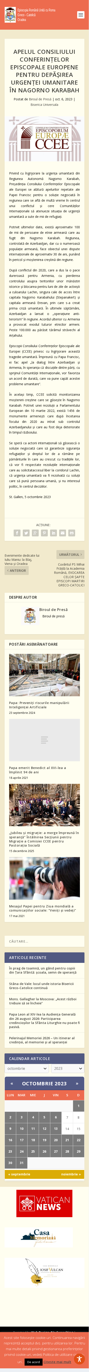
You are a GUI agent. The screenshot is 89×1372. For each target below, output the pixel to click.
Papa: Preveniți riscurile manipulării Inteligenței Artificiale (39, 705)
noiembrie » (71, 1174)
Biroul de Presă (40, 99)
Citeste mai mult (57, 1361)
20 (56, 1140)
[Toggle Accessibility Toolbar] (79, 1359)
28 (67, 1151)
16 (10, 1140)
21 (67, 1140)
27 (56, 1151)
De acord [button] (33, 1362)
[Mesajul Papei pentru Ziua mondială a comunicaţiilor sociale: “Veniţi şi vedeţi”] (44, 878)
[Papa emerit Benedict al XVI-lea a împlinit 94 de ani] (44, 740)
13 (56, 1128)
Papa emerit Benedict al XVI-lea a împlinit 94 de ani (37, 770)
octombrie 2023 (44, 1083)
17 (21, 1140)
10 (21, 1128)
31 (21, 1163)
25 (33, 1151)
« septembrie (19, 1174)
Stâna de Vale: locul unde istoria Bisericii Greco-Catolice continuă (41, 986)
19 (44, 1140)
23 (10, 1151)
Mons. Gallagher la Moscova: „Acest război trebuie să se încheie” (42, 1001)
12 (44, 1128)
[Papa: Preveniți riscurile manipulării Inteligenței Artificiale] (44, 675)
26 (44, 1151)
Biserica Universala (44, 104)
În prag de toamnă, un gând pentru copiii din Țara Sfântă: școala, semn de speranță (42, 970)
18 (33, 1140)
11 (33, 1128)
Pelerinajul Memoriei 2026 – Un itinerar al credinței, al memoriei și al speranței (42, 1040)
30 (10, 1163)
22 (78, 1140)
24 (21, 1151)
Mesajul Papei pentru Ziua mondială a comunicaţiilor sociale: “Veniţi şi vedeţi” (42, 908)
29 (78, 1151)
